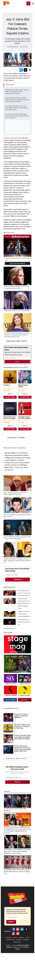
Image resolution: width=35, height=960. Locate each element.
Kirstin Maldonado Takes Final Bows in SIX (24, 622)
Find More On (16, 438)
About (15, 937)
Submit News (11, 940)
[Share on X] (25, 70)
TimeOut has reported (12, 138)
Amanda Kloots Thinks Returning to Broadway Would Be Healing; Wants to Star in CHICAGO (17, 116)
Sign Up (11, 922)
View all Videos (9, 628)
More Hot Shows (10, 699)
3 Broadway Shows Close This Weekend (15, 810)
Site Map (25, 940)
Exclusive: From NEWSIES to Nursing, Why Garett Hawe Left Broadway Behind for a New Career (17, 851)
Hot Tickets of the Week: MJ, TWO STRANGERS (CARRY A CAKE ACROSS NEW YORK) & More (16, 108)
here (23, 229)
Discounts (25, 699)
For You (11, 232)
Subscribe (17, 579)
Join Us (27, 937)
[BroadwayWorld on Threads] (13, 933)
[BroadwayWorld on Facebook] (13, 929)
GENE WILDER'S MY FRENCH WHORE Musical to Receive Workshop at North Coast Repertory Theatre (17, 100)
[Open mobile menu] (33, 3)
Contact (21, 937)
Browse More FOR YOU (17, 341)
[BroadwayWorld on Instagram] (18, 929)
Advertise (9, 937)
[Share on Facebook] (21, 70)
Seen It (10, 394)
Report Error (17, 942)
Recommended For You (11, 708)
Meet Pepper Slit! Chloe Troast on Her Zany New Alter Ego (24, 593)
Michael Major (21, 448)
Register (18, 3)
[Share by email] (30, 70)
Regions (18, 940)
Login (23, 3)
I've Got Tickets (10, 397)
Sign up (17, 782)
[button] (28, 3)
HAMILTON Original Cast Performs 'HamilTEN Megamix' (24, 614)
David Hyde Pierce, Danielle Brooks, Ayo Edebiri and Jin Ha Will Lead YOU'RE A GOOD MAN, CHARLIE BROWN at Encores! (17, 830)
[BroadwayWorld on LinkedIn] (22, 929)
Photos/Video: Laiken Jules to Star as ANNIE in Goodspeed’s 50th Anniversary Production (17, 91)
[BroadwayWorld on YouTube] (18, 933)
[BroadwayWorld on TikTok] (26, 929)
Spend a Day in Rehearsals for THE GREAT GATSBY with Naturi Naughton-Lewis (24, 603)
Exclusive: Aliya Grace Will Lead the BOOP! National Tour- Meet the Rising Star (17, 872)
